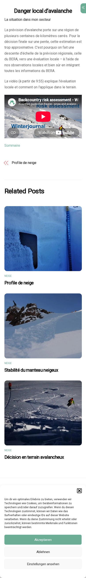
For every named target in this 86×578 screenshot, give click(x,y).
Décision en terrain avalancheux (34, 457)
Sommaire (12, 145)
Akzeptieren (43, 539)
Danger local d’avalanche (43, 11)
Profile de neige (24, 162)
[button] (79, 491)
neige (8, 276)
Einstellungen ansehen (43, 564)
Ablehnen (43, 551)
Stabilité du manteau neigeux (31, 370)
